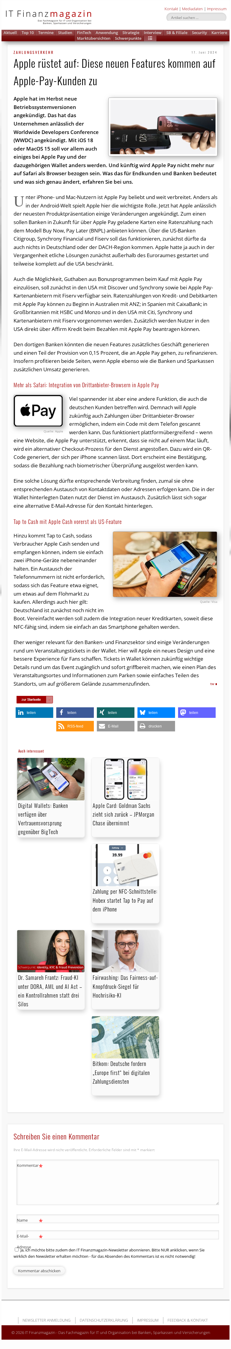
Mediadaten (192, 8)
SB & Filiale (176, 32)
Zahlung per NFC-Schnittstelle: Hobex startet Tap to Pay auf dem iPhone (125, 900)
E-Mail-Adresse (30, 1241)
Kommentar (30, 1166)
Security (199, 32)
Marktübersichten (93, 38)
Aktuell (10, 32)
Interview (153, 32)
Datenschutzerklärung (104, 1320)
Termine (46, 32)
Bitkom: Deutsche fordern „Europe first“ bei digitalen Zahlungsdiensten (121, 1072)
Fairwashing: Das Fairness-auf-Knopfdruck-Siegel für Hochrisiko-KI (125, 986)
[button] (150, 38)
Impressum (216, 8)
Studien (65, 32)
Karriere (219, 32)
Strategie (130, 32)
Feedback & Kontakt (188, 1320)
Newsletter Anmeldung (46, 1320)
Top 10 (28, 32)
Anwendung (107, 32)
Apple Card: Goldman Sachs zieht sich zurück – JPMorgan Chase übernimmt (123, 814)
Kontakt (171, 8)
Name (30, 1221)
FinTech (84, 32)
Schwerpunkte (128, 38)
